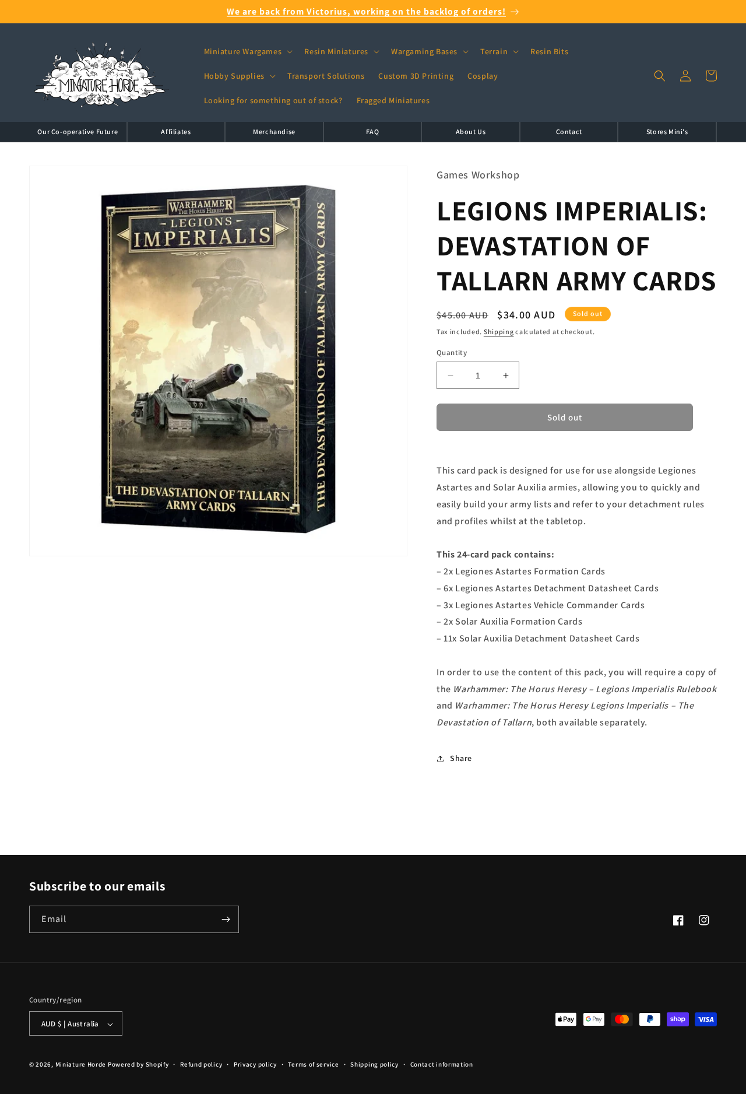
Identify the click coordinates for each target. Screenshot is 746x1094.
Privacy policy (255, 1064)
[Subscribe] (225, 919)
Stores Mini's (667, 131)
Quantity (452, 352)
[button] (247, 51)
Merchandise (274, 131)
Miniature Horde (81, 1065)
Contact (569, 131)
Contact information (441, 1064)
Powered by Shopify (138, 1065)
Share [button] (461, 758)
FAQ (372, 131)
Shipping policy (374, 1064)
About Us (471, 131)
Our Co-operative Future (77, 131)
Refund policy (201, 1064)
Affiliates (176, 131)
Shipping (499, 332)
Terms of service (313, 1064)
